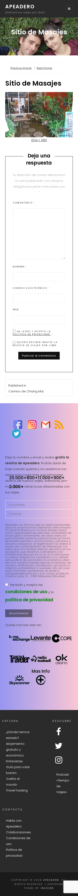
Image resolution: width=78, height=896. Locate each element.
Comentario (24, 202)
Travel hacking (17, 790)
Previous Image (21, 68)
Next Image (44, 68)
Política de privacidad (32, 334)
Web (16, 309)
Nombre (20, 266)
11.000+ (45, 478)
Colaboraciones (18, 832)
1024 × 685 (39, 140)
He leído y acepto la (33, 333)
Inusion (47, 888)
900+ (59, 478)
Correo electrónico (31, 288)
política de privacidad (29, 600)
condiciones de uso (26, 592)
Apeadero (20, 6)
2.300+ (16, 487)
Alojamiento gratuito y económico (15, 749)
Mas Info (41, 671)
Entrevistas (14, 761)
